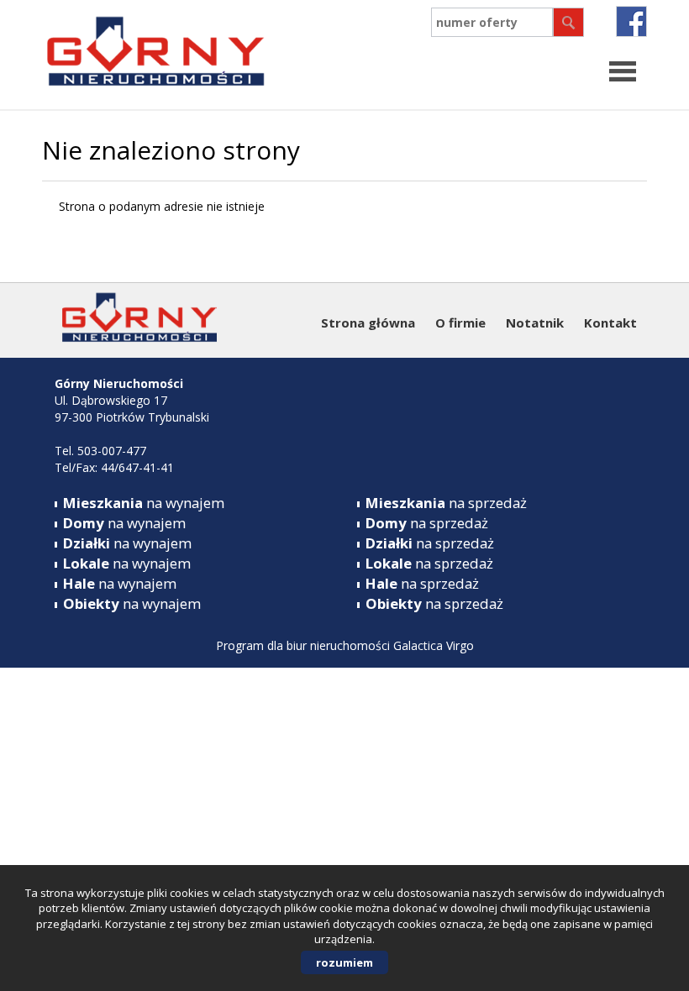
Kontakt (610, 322)
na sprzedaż (446, 502)
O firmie (460, 322)
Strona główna (368, 322)
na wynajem (143, 502)
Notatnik (535, 322)
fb (631, 21)
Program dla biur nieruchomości (304, 645)
